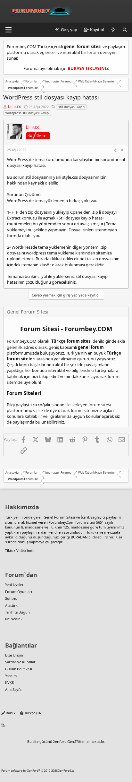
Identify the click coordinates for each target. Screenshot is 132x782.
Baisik (10, 712)
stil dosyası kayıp (71, 107)
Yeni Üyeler (14, 584)
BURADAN (79, 537)
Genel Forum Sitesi (59, 517)
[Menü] (8, 30)
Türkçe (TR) (32, 712)
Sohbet (11, 598)
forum (93, 52)
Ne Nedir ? (13, 618)
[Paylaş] (115, 150)
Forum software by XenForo (38, 771)
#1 (123, 150)
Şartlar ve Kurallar (20, 661)
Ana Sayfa (13, 689)
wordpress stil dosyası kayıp (27, 113)
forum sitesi (99, 405)
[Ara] (125, 29)
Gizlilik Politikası (18, 668)
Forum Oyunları (18, 591)
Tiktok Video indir (20, 550)
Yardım (11, 675)
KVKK (9, 682)
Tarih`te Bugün (17, 612)
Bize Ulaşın (14, 655)
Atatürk (11, 605)
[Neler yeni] (113, 29)
